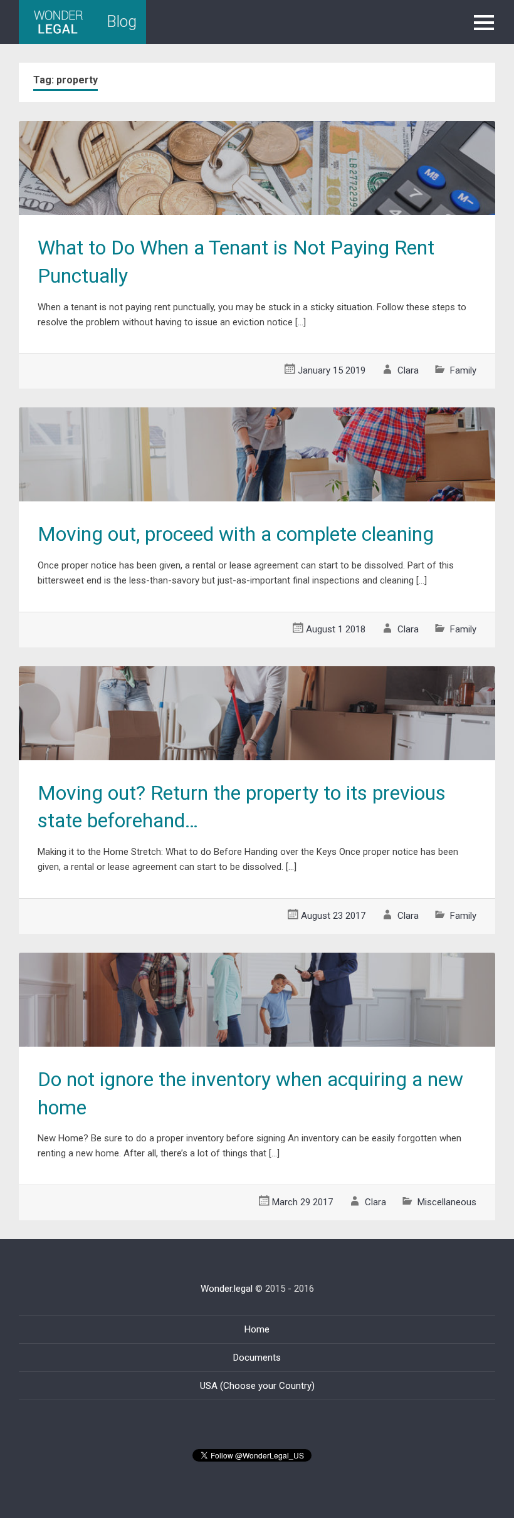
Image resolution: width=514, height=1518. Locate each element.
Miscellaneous (446, 1202)
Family (463, 370)
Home (257, 1329)
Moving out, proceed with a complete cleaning (236, 534)
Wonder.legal (227, 1288)
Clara (408, 370)
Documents (257, 1357)
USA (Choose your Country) (257, 1385)
